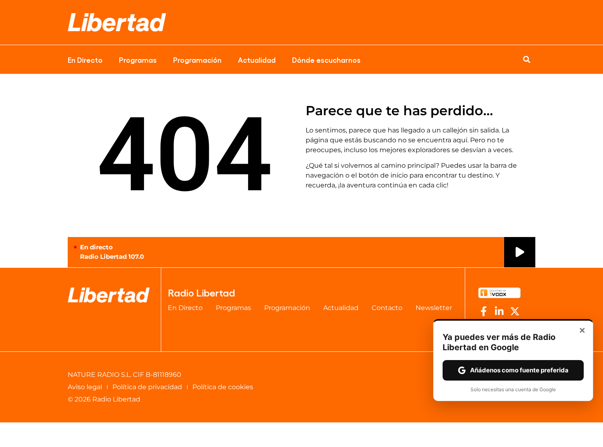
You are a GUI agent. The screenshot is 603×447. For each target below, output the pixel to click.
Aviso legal (85, 387)
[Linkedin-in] (499, 311)
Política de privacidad (147, 387)
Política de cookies (222, 387)
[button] (526, 59)
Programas (138, 59)
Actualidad (257, 59)
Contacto (387, 308)
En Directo (85, 59)
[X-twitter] (515, 311)
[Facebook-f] (484, 311)
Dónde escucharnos (326, 59)
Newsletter (434, 308)
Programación (197, 59)
